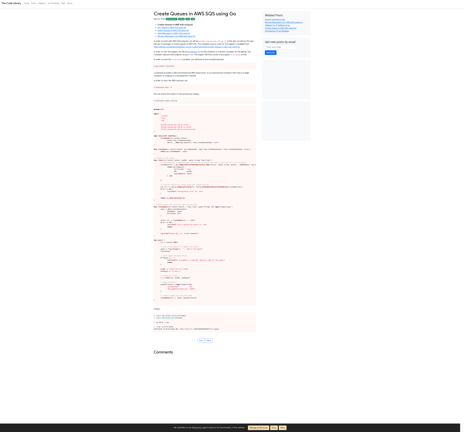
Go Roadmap (53, 3)
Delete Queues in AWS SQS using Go (173, 30)
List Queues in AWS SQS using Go (172, 27)
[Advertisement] (286, 79)
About (69, 3)
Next (209, 340)
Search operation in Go (275, 19)
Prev (201, 340)
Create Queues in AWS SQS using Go (280, 28)
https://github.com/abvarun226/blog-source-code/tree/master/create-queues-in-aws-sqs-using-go (197, 47)
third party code (199, 427)
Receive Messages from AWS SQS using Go (176, 36)
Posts (33, 3)
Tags (63, 3)
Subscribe (270, 52)
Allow (282, 428)
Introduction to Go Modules (277, 31)
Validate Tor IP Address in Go (277, 25)
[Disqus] (232, 391)
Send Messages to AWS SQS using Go (174, 33)
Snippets (42, 3)
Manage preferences (259, 428)
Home (26, 3)
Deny (274, 428)
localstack (192, 52)
